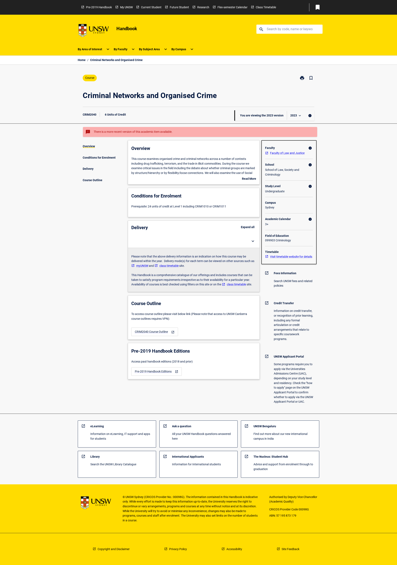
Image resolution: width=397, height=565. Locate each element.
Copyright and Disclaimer (114, 549)
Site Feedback (290, 549)
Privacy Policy (178, 549)
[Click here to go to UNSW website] (94, 31)
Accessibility (234, 549)
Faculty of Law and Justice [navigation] (287, 153)
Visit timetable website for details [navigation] (291, 256)
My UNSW (126, 7)
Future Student (179, 7)
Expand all (248, 227)
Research (203, 7)
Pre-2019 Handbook (99, 7)
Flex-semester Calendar (233, 7)
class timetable (169, 265)
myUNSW (142, 265)
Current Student (151, 7)
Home (82, 60)
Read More (249, 179)
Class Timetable (266, 7)
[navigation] (154, 332)
